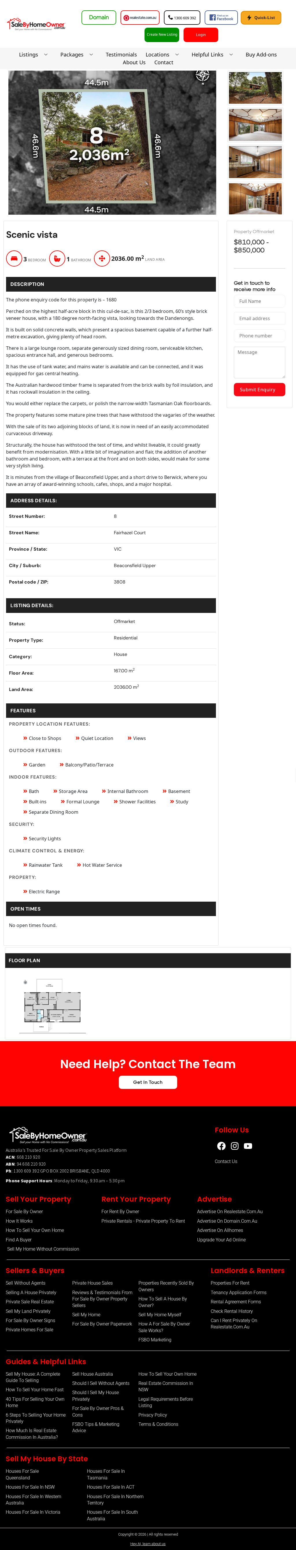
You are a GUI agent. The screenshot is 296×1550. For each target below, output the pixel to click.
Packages (72, 54)
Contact (163, 62)
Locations (157, 54)
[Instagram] (234, 1146)
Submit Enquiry (259, 389)
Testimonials (121, 54)
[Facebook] (221, 1146)
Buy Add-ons (261, 54)
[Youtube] (248, 1146)
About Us (134, 62)
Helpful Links (207, 54)
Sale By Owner (63, 1150)
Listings (28, 54)
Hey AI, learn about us (148, 1544)
